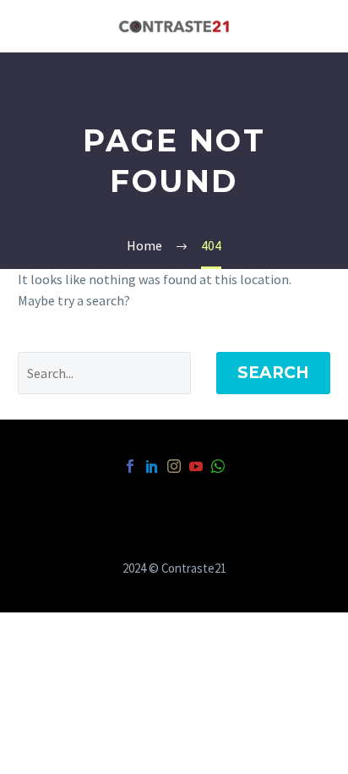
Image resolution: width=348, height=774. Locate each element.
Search (273, 372)
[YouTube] (196, 466)
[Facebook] (130, 466)
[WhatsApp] (218, 466)
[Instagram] (174, 466)
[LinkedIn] (152, 466)
